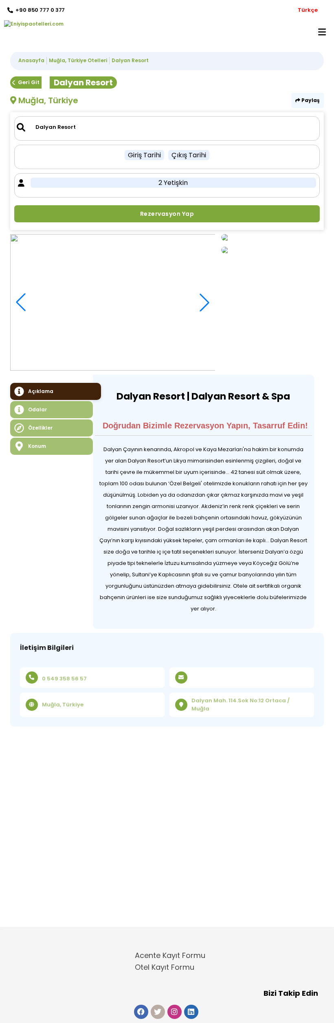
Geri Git (29, 82)
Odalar (37, 409)
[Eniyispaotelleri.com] (32, 24)
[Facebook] (141, 1012)
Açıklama (40, 391)
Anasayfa (31, 60)
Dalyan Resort (130, 60)
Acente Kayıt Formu (170, 955)
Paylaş (310, 100)
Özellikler (40, 427)
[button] (204, 302)
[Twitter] (158, 1012)
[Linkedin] (191, 1012)
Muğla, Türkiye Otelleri (78, 60)
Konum (37, 446)
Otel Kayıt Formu (164, 967)
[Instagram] (174, 1012)
